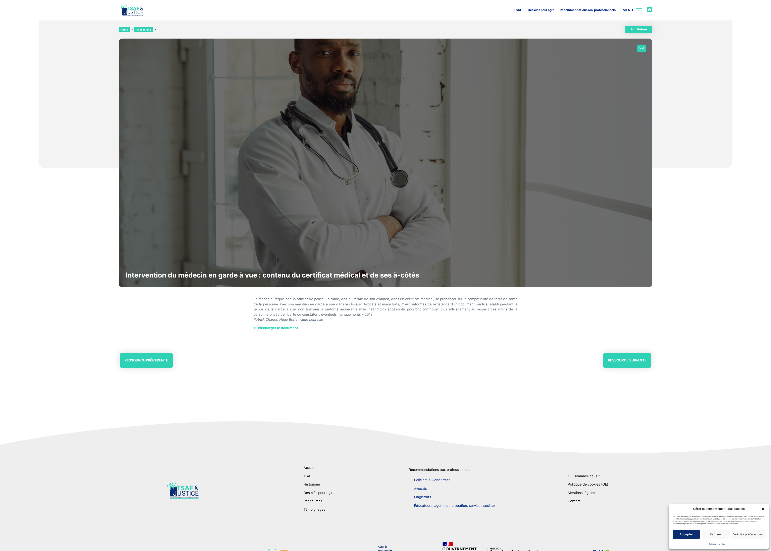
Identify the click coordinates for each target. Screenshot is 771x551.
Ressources (144, 29)
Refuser (715, 534)
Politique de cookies (717, 544)
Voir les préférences (748, 534)
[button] (763, 509)
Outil (641, 48)
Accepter (686, 534)
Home (124, 29)
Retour (642, 29)
